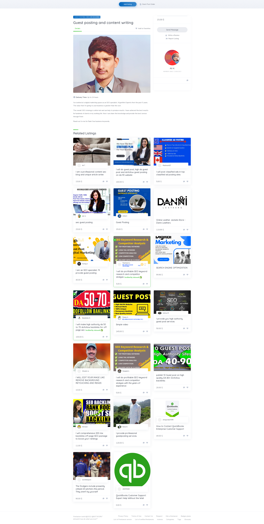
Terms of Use (136, 516)
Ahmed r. (85, 427)
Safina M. (166, 313)
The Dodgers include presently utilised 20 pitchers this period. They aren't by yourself (90, 489)
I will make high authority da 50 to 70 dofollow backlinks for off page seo (91, 327)
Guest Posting (122, 222)
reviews (160, 519)
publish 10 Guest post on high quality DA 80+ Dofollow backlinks (170, 378)
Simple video (122, 324)
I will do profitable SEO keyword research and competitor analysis (131, 274)
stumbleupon (86, 480)
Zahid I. (125, 216)
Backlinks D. (86, 318)
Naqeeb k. (126, 371)
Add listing (128, 4)
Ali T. (83, 165)
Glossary (187, 519)
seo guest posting (84, 222)
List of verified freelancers (144, 519)
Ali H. (172, 68)
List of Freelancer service (123, 519)
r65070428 (126, 489)
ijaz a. (84, 216)
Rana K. (125, 427)
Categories (170, 519)
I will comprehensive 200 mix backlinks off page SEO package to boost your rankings (91, 436)
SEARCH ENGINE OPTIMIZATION (171, 267)
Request (159, 516)
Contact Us (149, 516)
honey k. (85, 264)
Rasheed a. (126, 263)
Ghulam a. (85, 371)
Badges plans (186, 516)
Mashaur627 (167, 165)
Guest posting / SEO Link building (86, 17)
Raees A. (125, 317)
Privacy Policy (123, 516)
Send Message (172, 30)
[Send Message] (187, 80)
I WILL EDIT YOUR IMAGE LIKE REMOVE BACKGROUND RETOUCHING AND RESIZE (90, 380)
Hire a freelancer (172, 516)
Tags (179, 519)
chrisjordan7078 (168, 420)
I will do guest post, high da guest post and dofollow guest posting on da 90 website (132, 172)
